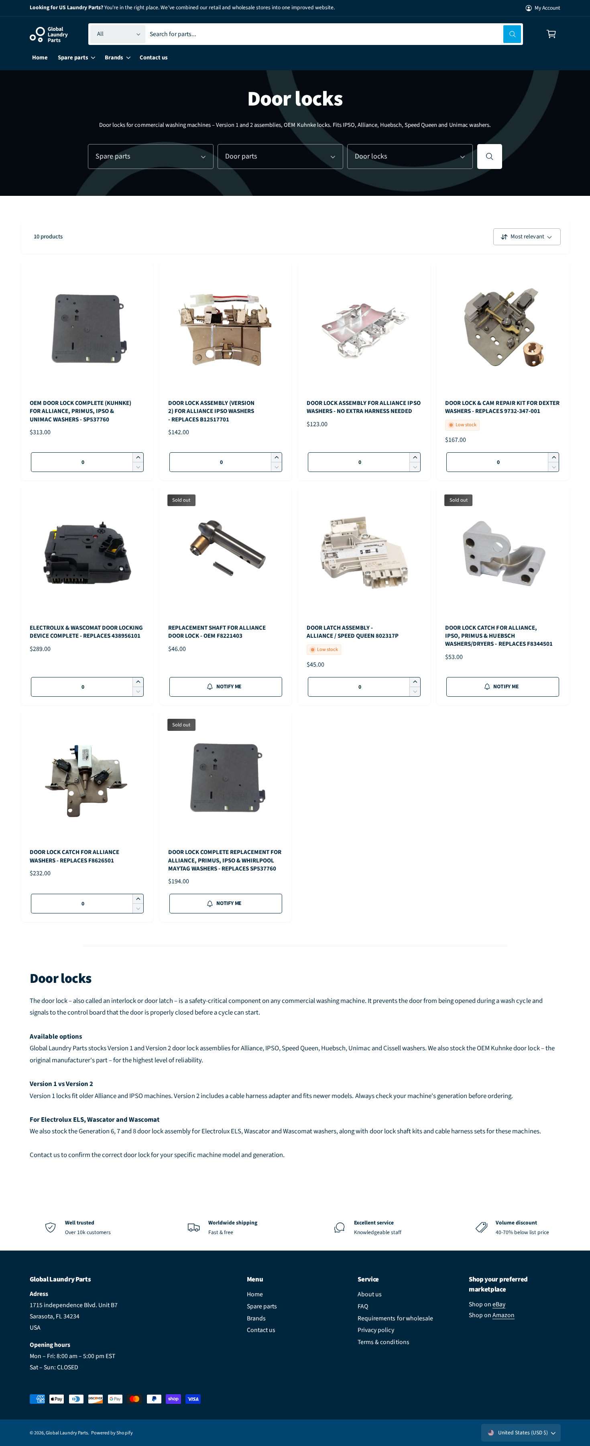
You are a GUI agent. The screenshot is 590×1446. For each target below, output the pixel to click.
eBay (498, 1304)
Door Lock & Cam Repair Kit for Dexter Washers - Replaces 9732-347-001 (502, 407)
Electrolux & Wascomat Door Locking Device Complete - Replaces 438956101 (86, 632)
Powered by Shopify (111, 1433)
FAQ (363, 1306)
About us (370, 1294)
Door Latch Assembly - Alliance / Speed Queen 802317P (353, 632)
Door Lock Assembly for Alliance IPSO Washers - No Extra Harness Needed (364, 407)
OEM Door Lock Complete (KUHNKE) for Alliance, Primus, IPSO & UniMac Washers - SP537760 (80, 411)
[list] (295, 1227)
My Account (547, 8)
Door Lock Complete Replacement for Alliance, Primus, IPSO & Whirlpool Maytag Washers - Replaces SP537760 (225, 860)
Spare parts (262, 1306)
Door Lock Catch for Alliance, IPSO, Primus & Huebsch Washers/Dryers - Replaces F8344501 (499, 636)
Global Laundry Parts (67, 1433)
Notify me (228, 686)
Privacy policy (376, 1330)
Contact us (261, 1330)
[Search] (489, 156)
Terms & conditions (383, 1342)
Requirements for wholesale (395, 1318)
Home (255, 1294)
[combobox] (335, 34)
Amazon (503, 1315)
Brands (256, 1318)
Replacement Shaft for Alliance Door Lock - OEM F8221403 (217, 632)
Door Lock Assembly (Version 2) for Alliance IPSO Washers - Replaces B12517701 (211, 411)
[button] (551, 34)
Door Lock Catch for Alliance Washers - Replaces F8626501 (74, 856)
